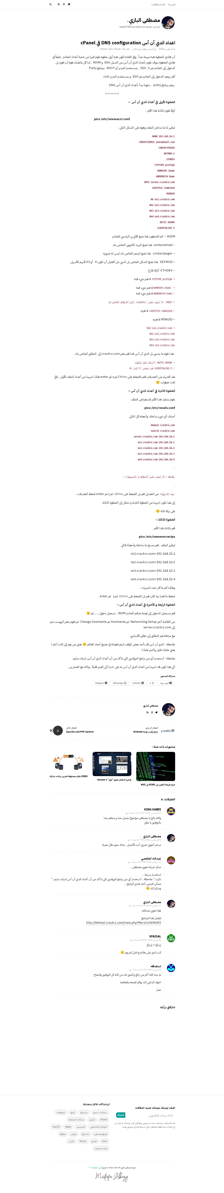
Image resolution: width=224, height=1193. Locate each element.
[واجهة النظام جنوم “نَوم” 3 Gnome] (112, 764)
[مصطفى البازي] (168, 23)
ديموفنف (61, 1112)
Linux (110, 49)
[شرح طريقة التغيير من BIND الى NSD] (155, 766)
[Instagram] (64, 4)
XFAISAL (155, 936)
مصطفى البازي (144, 20)
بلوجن (74, 1134)
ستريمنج (84, 1112)
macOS (56, 1127)
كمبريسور (81, 1127)
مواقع (62, 1134)
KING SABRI (152, 809)
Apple (68, 1127)
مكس (71, 1141)
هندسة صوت (101, 1148)
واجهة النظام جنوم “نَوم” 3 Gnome (114, 779)
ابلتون (92, 1119)
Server (117, 49)
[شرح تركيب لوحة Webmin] (166, 731)
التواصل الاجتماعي (98, 1127)
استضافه (156, 966)
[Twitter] (69, 4)
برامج (73, 1112)
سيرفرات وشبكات (140, 49)
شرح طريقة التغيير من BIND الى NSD (158, 784)
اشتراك (120, 1115)
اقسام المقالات (158, 4)
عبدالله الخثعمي (151, 858)
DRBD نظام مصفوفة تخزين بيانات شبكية (69, 776)
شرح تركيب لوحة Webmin (145, 732)
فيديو (94, 1141)
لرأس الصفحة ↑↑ (95, 1167)
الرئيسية (171, 4)
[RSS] (58, 4)
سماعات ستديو (100, 1112)
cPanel (103, 49)
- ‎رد (127, 813)
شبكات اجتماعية (76, 1119)
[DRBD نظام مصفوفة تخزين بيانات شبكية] (68, 762)
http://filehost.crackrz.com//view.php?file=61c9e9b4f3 (123, 922)
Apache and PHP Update (80, 732)
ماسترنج (85, 1134)
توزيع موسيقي (100, 1134)
